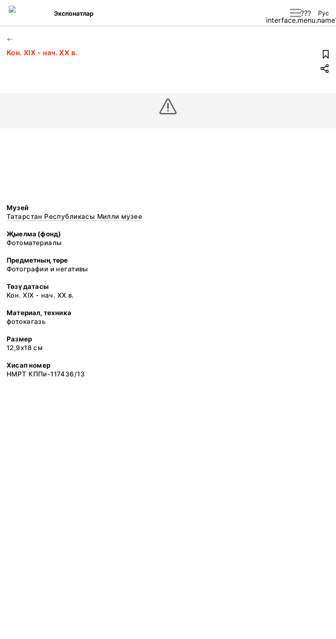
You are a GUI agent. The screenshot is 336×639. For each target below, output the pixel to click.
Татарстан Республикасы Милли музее (74, 216)
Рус (323, 13)
